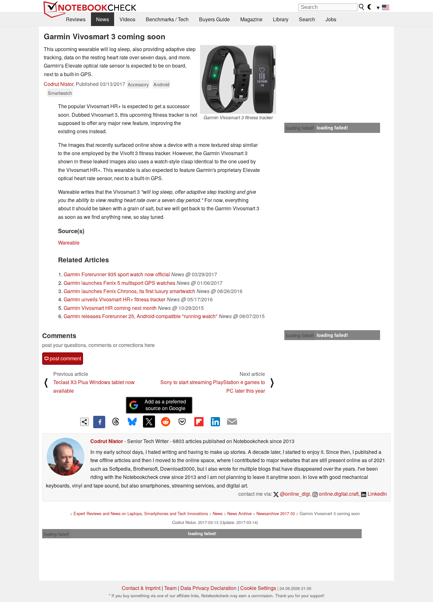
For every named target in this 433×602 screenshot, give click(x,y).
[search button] (362, 7)
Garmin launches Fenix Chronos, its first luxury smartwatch (129, 291)
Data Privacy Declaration (208, 588)
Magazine (251, 19)
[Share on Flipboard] (199, 422)
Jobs (331, 19)
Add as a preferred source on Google (165, 405)
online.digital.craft (338, 493)
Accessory (138, 84)
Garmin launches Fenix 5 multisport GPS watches (119, 282)
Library (280, 19)
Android (161, 84)
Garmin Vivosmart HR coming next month (110, 307)
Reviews (76, 19)
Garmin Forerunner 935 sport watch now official (117, 274)
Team (170, 588)
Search (307, 19)
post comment (64, 358)
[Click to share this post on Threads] (116, 422)
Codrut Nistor (58, 84)
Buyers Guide (214, 19)
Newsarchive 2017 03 (275, 513)
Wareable (69, 242)
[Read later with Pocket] (182, 422)
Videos (127, 19)
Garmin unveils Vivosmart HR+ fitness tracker (114, 299)
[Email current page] (232, 422)
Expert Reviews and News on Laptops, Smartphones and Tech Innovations (141, 513)
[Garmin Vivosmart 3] (238, 79)
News (102, 19)
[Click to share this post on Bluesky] (132, 422)
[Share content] (84, 422)
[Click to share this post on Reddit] (165, 422)
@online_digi (294, 493)
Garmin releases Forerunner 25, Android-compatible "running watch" (140, 316)
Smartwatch (60, 92)
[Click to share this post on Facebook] (99, 422)
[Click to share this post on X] (149, 422)
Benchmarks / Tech (167, 19)
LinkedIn (376, 493)
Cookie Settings (258, 588)
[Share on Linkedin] (215, 422)
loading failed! (300, 128)
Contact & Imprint (141, 588)
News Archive (239, 513)
